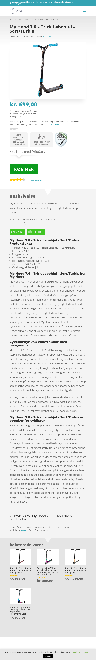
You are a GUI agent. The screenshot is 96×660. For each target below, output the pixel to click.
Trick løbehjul (20, 19)
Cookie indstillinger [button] (80, 652)
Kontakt (13, 645)
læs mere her (53, 124)
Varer (12, 642)
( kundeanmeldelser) (34, 180)
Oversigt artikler (23, 638)
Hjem (12, 19)
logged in (25, 530)
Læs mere (65, 652)
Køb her (24, 169)
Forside (13, 638)
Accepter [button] (48, 656)
